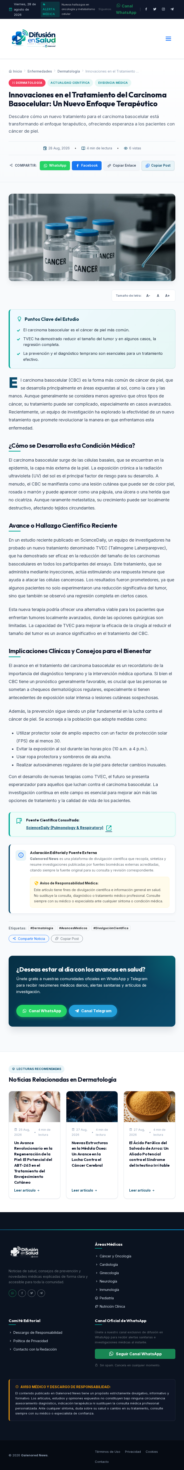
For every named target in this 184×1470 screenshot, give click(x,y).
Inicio (17, 71)
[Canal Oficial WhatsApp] (12, 1293)
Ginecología (109, 1273)
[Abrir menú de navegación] (168, 39)
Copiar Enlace (124, 165)
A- (148, 296)
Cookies (152, 1451)
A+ (167, 296)
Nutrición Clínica (112, 1306)
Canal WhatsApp (126, 9)
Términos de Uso (107, 1451)
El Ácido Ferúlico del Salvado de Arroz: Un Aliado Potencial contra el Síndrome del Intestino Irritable (149, 1154)
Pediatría (107, 1298)
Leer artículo (25, 1190)
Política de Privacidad (30, 1341)
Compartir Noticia (31, 939)
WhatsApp (57, 165)
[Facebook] (146, 9)
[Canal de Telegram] (172, 9)
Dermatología (69, 71)
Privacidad (133, 1451)
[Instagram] (163, 9)
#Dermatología (41, 928)
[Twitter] (31, 1293)
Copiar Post (161, 165)
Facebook (89, 165)
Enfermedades (40, 71)
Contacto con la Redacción (35, 1349)
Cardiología (109, 1264)
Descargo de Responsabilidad (37, 1332)
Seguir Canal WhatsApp (139, 1353)
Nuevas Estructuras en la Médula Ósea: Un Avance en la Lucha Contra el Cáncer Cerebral (90, 1154)
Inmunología (109, 1290)
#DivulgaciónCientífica (110, 928)
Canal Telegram (96, 1010)
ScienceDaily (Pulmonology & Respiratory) (65, 827)
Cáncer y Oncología (115, 1256)
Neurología (108, 1281)
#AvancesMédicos (73, 928)
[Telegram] (41, 1293)
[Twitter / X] (154, 9)
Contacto (102, 1462)
